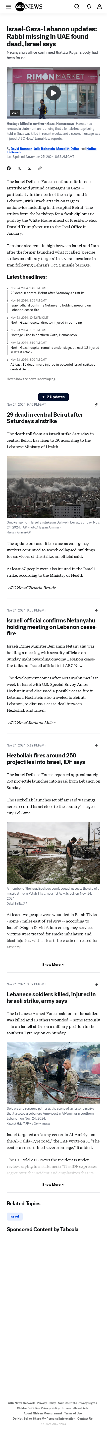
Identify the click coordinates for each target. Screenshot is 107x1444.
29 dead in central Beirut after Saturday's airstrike (47, 293)
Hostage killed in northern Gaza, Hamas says (43, 335)
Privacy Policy (46, 1403)
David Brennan (21, 149)
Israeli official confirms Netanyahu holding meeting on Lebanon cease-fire (50, 307)
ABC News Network (21, 1403)
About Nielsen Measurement (43, 1413)
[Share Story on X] (19, 168)
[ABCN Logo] (28, 6)
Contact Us (85, 1419)
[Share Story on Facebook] (8, 168)
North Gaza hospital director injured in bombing (46, 322)
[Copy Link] (40, 168)
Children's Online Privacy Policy (38, 1408)
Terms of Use (73, 1413)
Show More (51, 964)
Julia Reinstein (44, 149)
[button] (8, 6)
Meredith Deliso (67, 149)
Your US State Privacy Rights (77, 1403)
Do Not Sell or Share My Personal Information (44, 1419)
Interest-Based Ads (75, 1408)
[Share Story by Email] (29, 168)
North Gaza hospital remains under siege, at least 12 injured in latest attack (54, 349)
